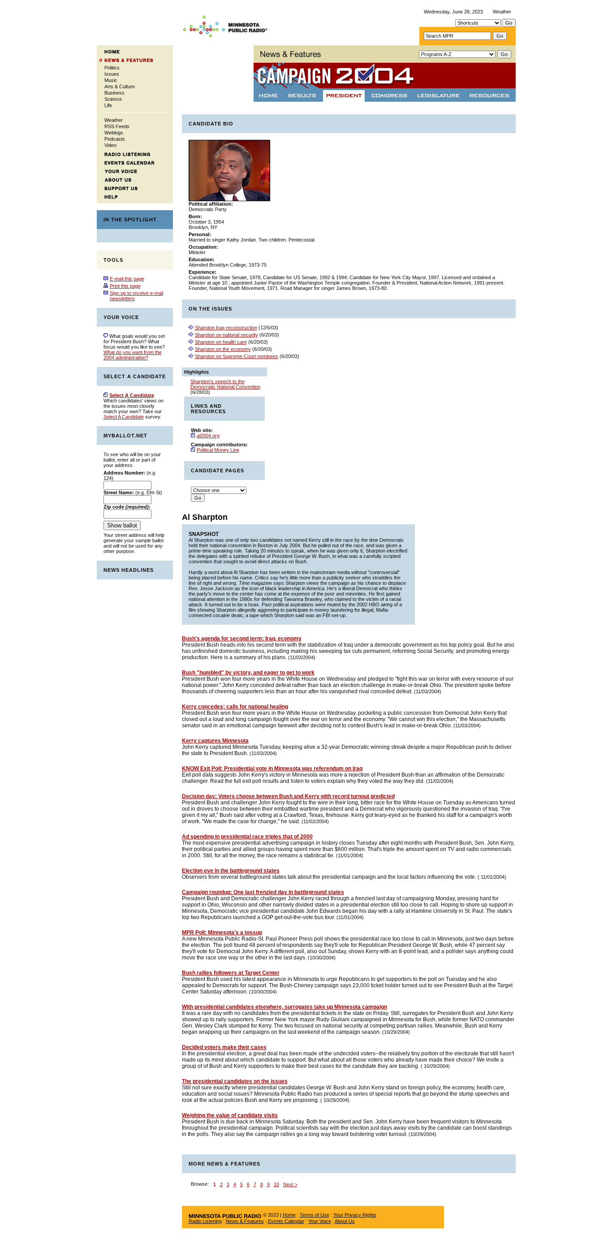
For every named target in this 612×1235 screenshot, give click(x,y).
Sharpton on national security (226, 334)
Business (114, 92)
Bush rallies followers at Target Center (231, 973)
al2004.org (208, 435)
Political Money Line (218, 450)
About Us (345, 1221)
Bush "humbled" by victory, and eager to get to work (248, 672)
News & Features (245, 1221)
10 (276, 1184)
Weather (502, 11)
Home (289, 1215)
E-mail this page (127, 278)
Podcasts (114, 139)
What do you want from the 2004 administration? (132, 355)
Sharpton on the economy (223, 349)
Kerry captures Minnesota (215, 741)
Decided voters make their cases (224, 1047)
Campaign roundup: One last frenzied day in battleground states (263, 892)
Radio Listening (205, 1221)
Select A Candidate (123, 416)
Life (108, 105)
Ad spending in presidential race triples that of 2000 (247, 836)
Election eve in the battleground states (231, 871)
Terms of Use (314, 1215)
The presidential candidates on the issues (235, 1081)
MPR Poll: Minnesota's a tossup (222, 932)
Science (113, 99)
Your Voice (319, 1221)
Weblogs (113, 132)
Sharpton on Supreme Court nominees (236, 356)
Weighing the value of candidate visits (230, 1115)
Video (110, 145)
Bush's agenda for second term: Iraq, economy (242, 638)
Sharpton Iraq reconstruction (226, 327)
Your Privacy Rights (354, 1215)
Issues (111, 74)
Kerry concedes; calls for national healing (235, 707)
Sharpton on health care (221, 342)
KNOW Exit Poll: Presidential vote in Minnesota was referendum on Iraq (272, 768)
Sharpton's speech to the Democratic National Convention (225, 384)
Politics (112, 67)
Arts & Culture (119, 86)
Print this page (125, 286)
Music (110, 80)
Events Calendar (286, 1221)
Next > (290, 1184)
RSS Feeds (116, 126)
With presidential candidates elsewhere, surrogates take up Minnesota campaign (284, 1007)
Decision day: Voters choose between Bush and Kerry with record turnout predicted (288, 796)
